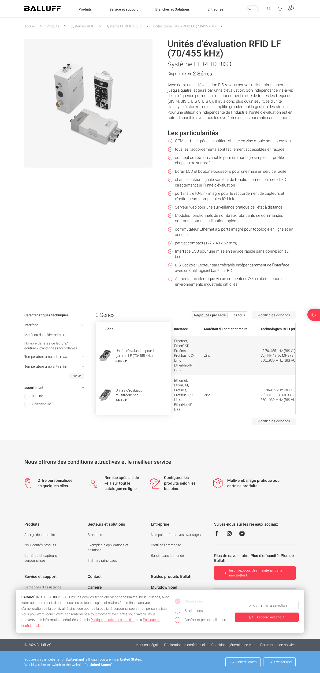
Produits (53, 26)
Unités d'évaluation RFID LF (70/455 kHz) (184, 26)
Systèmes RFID (82, 26)
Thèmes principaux (102, 560)
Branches (95, 535)
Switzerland (283, 662)
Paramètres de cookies (278, 645)
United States (246, 662)
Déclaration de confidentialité (186, 645)
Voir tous (238, 315)
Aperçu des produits (39, 535)
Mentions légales (148, 645)
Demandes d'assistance (42, 587)
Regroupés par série (210, 315)
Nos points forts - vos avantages (176, 535)
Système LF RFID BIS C (124, 26)
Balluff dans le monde (167, 555)
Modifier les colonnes (273, 315)
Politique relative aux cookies (112, 620)
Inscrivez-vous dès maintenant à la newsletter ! (255, 572)
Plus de (77, 376)
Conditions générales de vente (234, 645)
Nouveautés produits (40, 545)
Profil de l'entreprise (166, 545)
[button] (85, 9)
